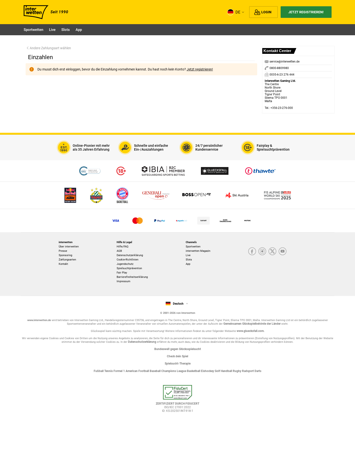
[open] (177, 401)
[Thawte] (260, 171)
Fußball (99, 371)
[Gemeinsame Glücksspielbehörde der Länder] (89, 171)
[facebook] (252, 251)
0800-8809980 (279, 68)
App (188, 264)
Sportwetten (193, 246)
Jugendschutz (125, 264)
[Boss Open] (196, 195)
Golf (218, 371)
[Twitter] (272, 251)
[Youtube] (282, 251)
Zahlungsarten (67, 259)
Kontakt (63, 264)
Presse (63, 251)
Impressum (123, 281)
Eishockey (208, 371)
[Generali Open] (155, 195)
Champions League (174, 371)
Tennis (109, 371)
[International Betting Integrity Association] (163, 171)
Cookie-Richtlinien (127, 259)
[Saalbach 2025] (277, 195)
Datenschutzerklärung (130, 255)
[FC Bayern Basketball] (122, 195)
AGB (119, 251)
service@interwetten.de (284, 61)
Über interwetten (69, 246)
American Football (138, 371)
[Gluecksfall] (214, 171)
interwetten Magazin (198, 251)
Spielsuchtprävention (129, 268)
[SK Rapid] (96, 195)
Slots (189, 259)
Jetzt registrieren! (306, 12)
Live (188, 255)
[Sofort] (203, 220)
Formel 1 (120, 371)
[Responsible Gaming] (121, 171)
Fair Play (122, 272)
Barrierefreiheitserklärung (132, 277)
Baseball (155, 371)
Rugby (237, 371)
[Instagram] (262, 251)
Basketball (194, 371)
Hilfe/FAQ (122, 246)
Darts (258, 371)
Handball (227, 371)
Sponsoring (65, 255)
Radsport (248, 371)
